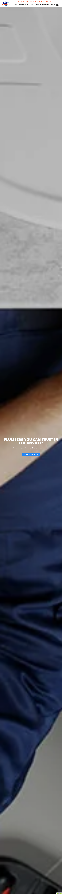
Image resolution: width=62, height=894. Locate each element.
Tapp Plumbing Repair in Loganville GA (6, 4)
